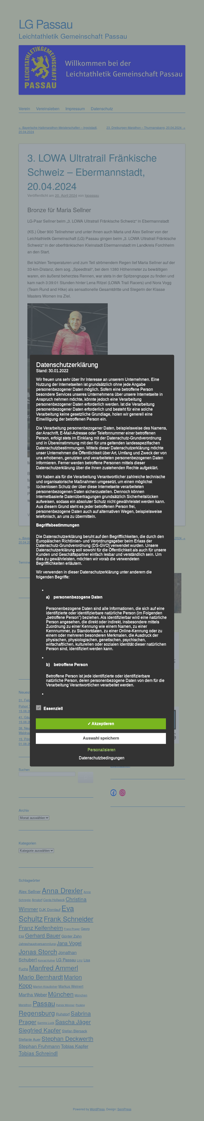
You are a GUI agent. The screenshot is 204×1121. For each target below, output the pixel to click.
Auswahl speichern (101, 738)
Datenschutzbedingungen (101, 758)
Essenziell (53, 708)
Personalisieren (101, 749)
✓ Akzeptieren (101, 723)
